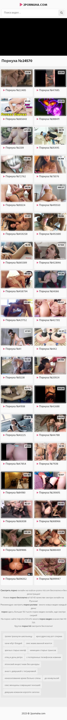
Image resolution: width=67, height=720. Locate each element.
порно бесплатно (18, 597)
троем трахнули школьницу (18, 636)
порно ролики (30, 604)
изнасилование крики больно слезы (23, 678)
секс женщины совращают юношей (22, 685)
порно (4, 612)
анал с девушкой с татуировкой (20, 671)
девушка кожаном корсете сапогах (22, 692)
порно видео (45, 619)
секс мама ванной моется (39, 643)
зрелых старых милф (15, 650)
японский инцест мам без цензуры (22, 664)
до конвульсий (52, 678)
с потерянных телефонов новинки (43, 657)
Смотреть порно (9, 590)
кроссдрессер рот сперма (49, 636)
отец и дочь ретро (14, 657)
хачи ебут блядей (13, 643)
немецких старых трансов (43, 650)
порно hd (26, 626)
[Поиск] (61, 13)
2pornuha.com (35, 4)
